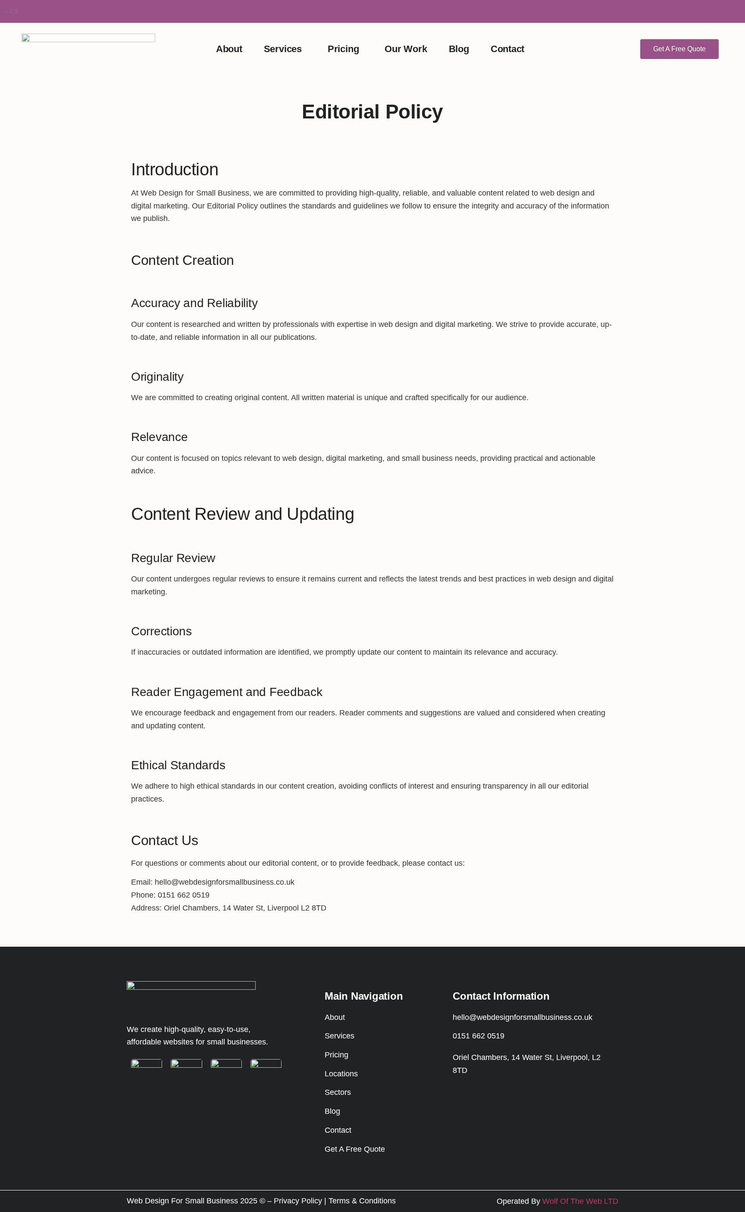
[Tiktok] (480, 1100)
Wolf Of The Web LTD (580, 1201)
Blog (459, 49)
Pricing (343, 49)
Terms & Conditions (362, 1200)
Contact (507, 49)
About (229, 49)
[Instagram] (461, 1100)
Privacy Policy (298, 1200)
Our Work (406, 49)
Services (283, 49)
